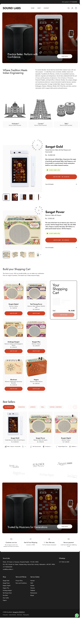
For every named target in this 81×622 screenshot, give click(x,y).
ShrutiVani (5, 595)
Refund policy (19, 614)
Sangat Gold (6, 580)
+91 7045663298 (7, 567)
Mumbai (32, 580)
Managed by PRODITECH (19, 612)
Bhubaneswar (33, 593)
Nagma (5, 600)
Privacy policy (5, 614)
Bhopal (32, 595)
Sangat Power (6, 583)
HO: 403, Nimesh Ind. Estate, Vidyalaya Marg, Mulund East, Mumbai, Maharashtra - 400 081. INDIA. (29, 564)
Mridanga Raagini (7, 590)
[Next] (73, 112)
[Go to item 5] (40, 197)
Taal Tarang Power (7, 593)
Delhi (31, 583)
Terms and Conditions (21, 583)
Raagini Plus (6, 588)
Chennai (32, 588)
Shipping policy (26, 614)
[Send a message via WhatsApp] (77, 615)
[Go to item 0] (6, 197)
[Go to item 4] (31, 197)
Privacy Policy (19, 580)
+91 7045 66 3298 (64, 562)
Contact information (12, 614)
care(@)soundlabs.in (8, 569)
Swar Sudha (6, 598)
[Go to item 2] (14, 197)
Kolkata (32, 585)
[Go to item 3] (23, 197)
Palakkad (32, 590)
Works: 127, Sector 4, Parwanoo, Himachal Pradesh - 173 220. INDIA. (21, 562)
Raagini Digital (6, 585)
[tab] (9, 407)
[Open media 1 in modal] (22, 168)
